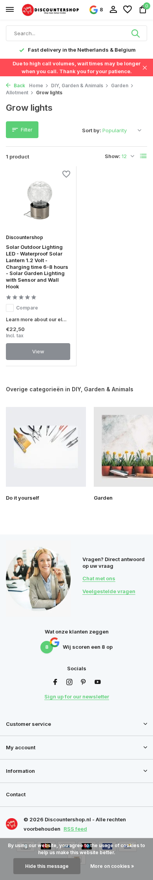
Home (36, 85)
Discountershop (24, 237)
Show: (112, 156)
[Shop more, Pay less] (51, 9)
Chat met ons (98, 578)
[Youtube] (98, 682)
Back (19, 85)
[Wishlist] (127, 9)
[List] (143, 156)
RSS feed (75, 829)
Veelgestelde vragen (108, 591)
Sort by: (91, 130)
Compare (27, 308)
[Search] (136, 33)
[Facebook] (55, 682)
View (38, 351)
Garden (119, 85)
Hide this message (47, 866)
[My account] (113, 9)
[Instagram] (69, 682)
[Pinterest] (83, 682)
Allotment (17, 92)
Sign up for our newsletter (76, 696)
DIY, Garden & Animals (77, 85)
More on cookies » (112, 866)
